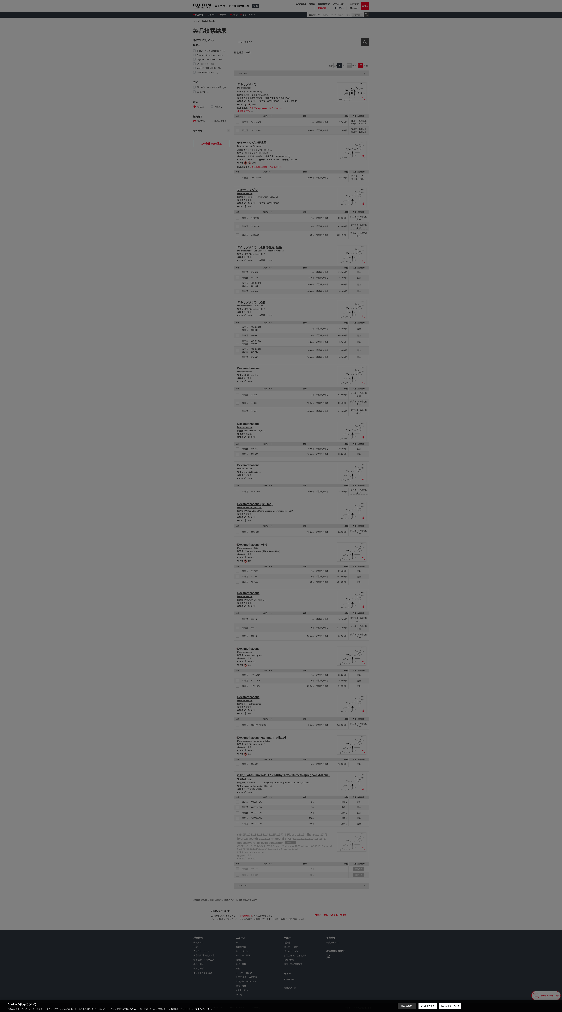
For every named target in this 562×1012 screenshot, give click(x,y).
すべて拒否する (427, 1006)
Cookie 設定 (406, 1006)
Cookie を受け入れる (450, 1006)
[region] (281, 1006)
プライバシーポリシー (204, 1009)
